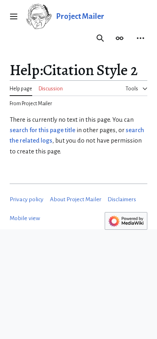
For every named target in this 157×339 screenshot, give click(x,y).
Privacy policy (26, 199)
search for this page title (42, 130)
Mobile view (25, 218)
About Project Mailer (75, 199)
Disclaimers (121, 199)
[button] (14, 16)
